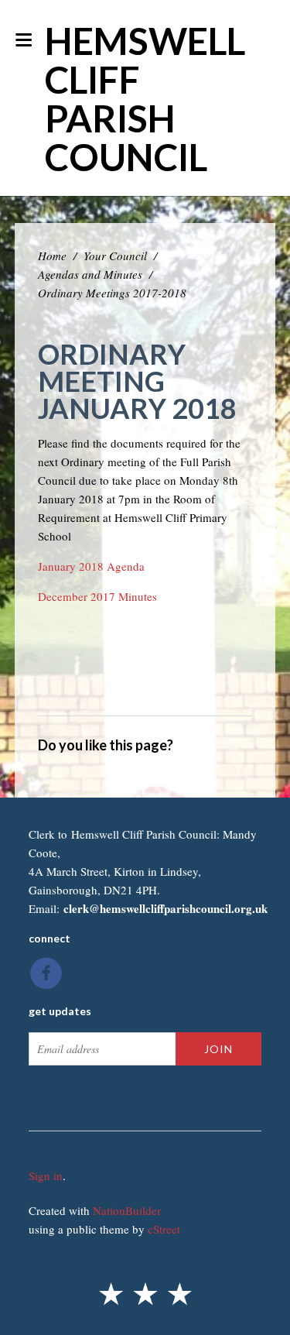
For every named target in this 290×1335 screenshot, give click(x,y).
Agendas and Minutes (90, 274)
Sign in (46, 1175)
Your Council (115, 255)
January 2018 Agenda (91, 566)
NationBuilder (127, 1210)
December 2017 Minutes (97, 596)
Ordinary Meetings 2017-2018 (112, 292)
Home (52, 255)
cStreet (164, 1229)
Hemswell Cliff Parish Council (145, 99)
